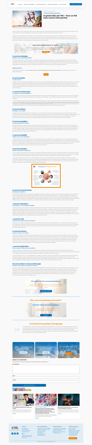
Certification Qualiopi (25, 431)
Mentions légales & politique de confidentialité (27, 437)
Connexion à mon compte (76, 4)
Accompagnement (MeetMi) (73, 432)
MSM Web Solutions (51, 441)
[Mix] (26, 390)
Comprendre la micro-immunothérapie (43, 428)
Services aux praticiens (72, 428)
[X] (16, 390)
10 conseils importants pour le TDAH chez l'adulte (22, 408)
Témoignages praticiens (41, 435)
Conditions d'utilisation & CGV (27, 435)
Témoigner (46, 352)
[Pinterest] (22, 390)
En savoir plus (23, 352)
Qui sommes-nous (25, 428)
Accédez (46, 74)
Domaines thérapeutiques (57, 430)
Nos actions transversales (26, 430)
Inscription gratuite (73, 438)
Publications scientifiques (41, 430)
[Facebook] (13, 390)
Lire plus (14, 413)
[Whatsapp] (28, 390)
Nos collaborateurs (25, 429)
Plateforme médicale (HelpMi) (74, 431)
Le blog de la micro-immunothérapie (59, 431)
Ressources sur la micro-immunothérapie (41, 432)
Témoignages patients (41, 434)
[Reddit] (18, 390)
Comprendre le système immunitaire (43, 429)
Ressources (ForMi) (72, 429)
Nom (13, 375)
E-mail (14, 380)
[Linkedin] (20, 390)
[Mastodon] (24, 390)
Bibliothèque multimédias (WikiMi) (74, 430)
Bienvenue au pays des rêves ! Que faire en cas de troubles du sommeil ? (68, 408)
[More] (30, 390)
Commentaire (16, 364)
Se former (69, 353)
